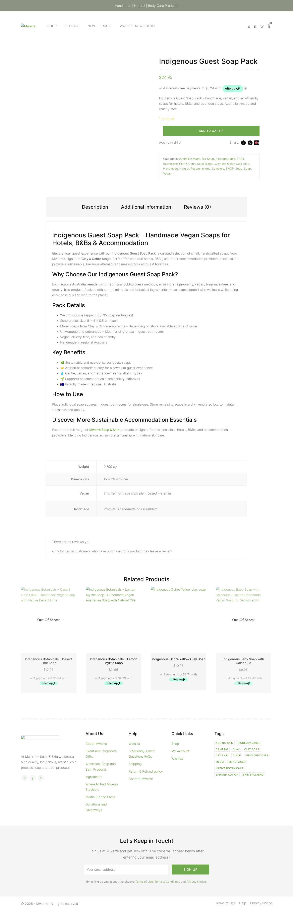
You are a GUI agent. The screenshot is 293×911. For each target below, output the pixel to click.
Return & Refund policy (146, 771)
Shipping (135, 764)
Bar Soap (208, 159)
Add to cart (209, 131)
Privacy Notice (196, 881)
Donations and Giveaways (96, 807)
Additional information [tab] (146, 207)
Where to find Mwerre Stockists (102, 787)
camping (222, 749)
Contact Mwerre (141, 779)
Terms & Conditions (167, 881)
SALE (107, 26)
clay (236, 749)
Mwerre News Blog (137, 26)
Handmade (170, 168)
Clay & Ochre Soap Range (196, 163)
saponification (227, 774)
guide (237, 755)
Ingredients (94, 777)
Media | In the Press (100, 797)
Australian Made (189, 159)
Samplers (218, 168)
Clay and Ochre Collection (232, 163)
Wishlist (134, 744)
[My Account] (262, 26)
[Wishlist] (255, 26)
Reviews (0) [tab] (197, 207)
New (91, 26)
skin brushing (253, 774)
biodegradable (249, 742)
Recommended (200, 168)
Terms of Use (144, 881)
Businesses (170, 163)
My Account (180, 751)
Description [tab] (95, 207)
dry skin (222, 755)
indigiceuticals (256, 755)
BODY (240, 159)
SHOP (230, 168)
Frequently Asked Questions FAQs (142, 753)
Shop (52, 26)
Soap (238, 168)
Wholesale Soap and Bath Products (101, 766)
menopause (237, 761)
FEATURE (72, 26)
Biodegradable (225, 159)
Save (256, 143)
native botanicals (229, 768)
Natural (184, 168)
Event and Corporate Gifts (101, 753)
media (220, 761)
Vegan (167, 173)
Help (242, 903)
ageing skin (224, 742)
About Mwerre (96, 744)
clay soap (251, 749)
